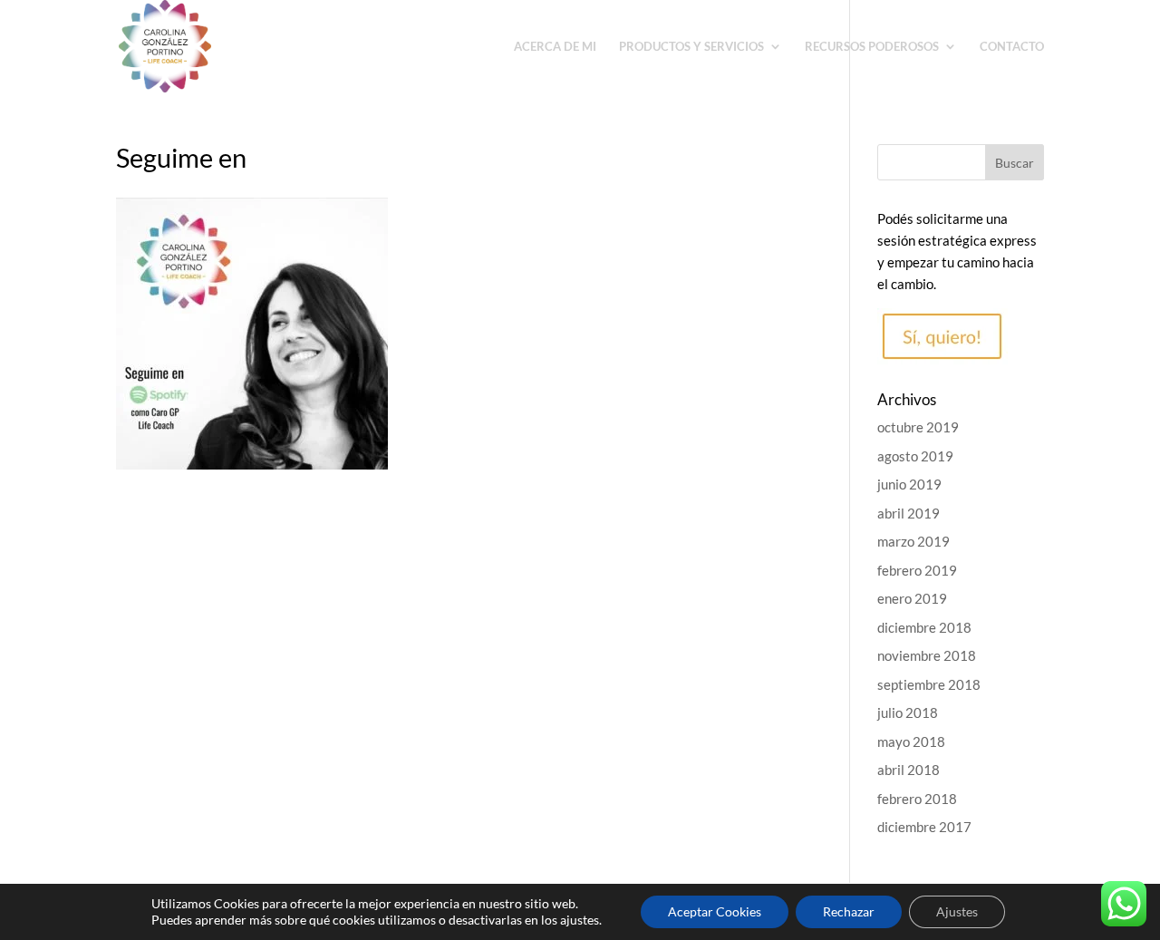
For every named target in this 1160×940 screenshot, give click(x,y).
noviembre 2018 (926, 655)
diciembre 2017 (924, 827)
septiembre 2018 (929, 684)
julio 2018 (907, 712)
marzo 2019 (913, 541)
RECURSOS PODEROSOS (872, 46)
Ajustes (957, 911)
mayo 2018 (911, 741)
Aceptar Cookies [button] (714, 911)
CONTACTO (1012, 46)
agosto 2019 (915, 456)
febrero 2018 (917, 798)
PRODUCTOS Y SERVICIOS (691, 46)
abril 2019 (908, 513)
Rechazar (849, 911)
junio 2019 (909, 484)
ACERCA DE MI (555, 46)
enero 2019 (912, 598)
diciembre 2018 (924, 627)
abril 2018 (908, 769)
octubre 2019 (918, 427)
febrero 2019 (917, 570)
